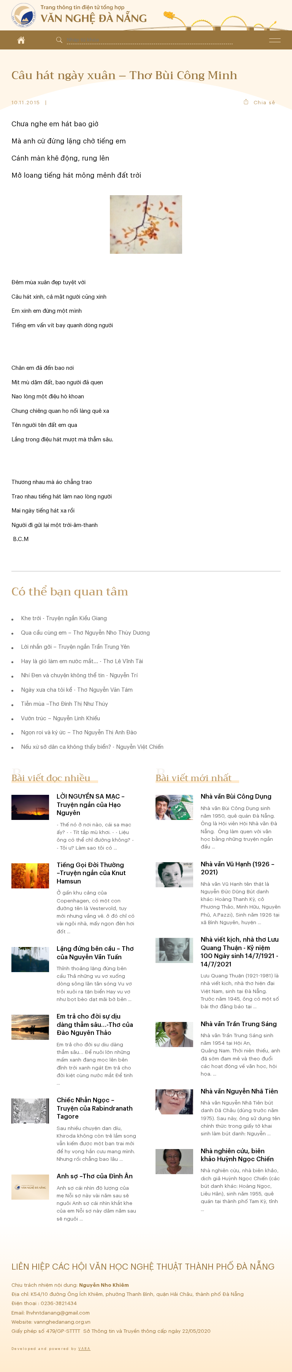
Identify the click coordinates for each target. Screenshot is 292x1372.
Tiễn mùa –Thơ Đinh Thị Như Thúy (64, 704)
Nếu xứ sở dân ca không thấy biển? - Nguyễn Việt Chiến (92, 747)
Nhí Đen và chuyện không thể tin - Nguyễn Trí (79, 675)
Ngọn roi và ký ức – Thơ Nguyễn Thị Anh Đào (79, 732)
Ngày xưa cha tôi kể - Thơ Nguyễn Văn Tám (77, 690)
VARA (84, 1349)
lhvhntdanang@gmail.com (58, 1312)
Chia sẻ (264, 102)
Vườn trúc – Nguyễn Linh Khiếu (60, 718)
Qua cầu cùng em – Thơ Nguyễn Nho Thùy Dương (85, 633)
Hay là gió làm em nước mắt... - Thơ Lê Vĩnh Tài (82, 661)
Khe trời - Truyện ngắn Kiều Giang (64, 618)
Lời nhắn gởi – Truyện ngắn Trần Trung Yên (75, 647)
